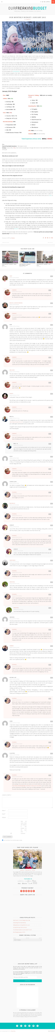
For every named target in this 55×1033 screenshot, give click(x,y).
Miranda (12, 582)
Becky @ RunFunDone (16, 302)
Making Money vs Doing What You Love (21, 925)
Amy (11, 276)
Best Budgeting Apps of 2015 (19, 932)
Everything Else (16, 71)
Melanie (12, 370)
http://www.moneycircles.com (16, 422)
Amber (11, 645)
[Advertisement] (27, 906)
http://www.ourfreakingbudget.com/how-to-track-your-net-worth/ (26, 785)
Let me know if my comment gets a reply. (13, 840)
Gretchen (12, 560)
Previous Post (6, 242)
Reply (51, 276)
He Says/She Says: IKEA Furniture (20, 927)
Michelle (12, 503)
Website (4, 817)
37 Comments (27, 19)
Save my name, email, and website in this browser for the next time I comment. (23, 827)
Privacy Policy (13, 1031)
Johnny (14, 290)
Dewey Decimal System (27, 938)
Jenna (11, 393)
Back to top (51, 1031)
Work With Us (28, 870)
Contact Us (22, 870)
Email (3, 814)
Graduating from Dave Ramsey (19, 922)
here (50, 195)
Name (4, 810)
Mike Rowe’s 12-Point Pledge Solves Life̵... (21, 920)
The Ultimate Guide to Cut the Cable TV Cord (22, 929)
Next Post (50, 242)
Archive (33, 870)
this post (16, 228)
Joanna (13, 238)
